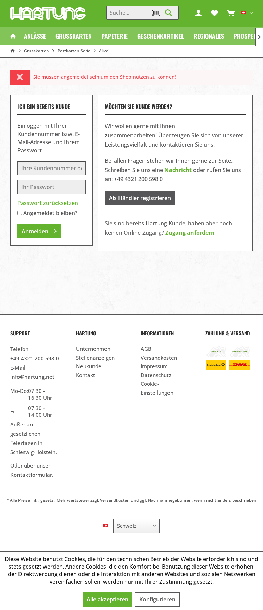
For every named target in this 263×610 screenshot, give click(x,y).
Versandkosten (159, 357)
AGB (146, 348)
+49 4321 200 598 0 (34, 358)
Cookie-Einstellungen (157, 388)
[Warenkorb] (231, 13)
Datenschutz (156, 375)
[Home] (13, 36)
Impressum (154, 366)
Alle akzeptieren (107, 599)
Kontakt (85, 375)
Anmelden (35, 231)
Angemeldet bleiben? (50, 213)
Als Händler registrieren (140, 198)
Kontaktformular (31, 474)
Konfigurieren (157, 599)
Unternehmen (93, 348)
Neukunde (88, 366)
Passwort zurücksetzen (47, 203)
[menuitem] (231, 13)
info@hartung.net (32, 376)
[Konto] (198, 13)
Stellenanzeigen (95, 357)
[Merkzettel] (215, 13)
